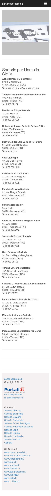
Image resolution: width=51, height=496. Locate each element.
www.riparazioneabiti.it (15, 452)
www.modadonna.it (14, 458)
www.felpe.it (10, 461)
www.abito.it (10, 478)
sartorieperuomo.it (12, 3)
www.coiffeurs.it (12, 481)
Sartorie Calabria (12, 416)
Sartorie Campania (13, 420)
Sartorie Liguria (12, 432)
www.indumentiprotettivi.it (17, 455)
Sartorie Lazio (11, 429)
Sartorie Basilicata (13, 413)
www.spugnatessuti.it (15, 471)
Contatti (8, 442)
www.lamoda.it (11, 474)
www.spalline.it (11, 465)
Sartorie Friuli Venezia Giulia (18, 426)
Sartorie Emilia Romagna (17, 423)
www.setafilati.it (12, 468)
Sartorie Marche (12, 439)
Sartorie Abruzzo (12, 410)
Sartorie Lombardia (14, 436)
